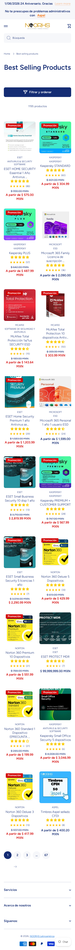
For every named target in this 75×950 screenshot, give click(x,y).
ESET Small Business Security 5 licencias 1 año (19, 580)
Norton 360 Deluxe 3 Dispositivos (20, 814)
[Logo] (37, 26)
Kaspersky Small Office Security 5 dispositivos (55, 738)
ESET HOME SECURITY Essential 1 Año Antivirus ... (20, 173)
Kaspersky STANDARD (55, 166)
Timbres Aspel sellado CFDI (55, 814)
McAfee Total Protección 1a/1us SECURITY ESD (20, 340)
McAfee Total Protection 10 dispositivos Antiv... (55, 333)
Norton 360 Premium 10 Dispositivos (20, 654)
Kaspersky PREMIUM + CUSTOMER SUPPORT (55, 502)
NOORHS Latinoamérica (42, 936)
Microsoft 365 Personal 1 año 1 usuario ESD (55, 422)
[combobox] (37, 38)
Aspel (41, 15)
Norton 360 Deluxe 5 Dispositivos (55, 578)
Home (7, 53)
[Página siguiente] (14, 866)
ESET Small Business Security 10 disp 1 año (20, 498)
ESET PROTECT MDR (55, 656)
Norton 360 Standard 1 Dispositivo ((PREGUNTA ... (19, 733)
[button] (69, 26)
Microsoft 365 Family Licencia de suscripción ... (55, 257)
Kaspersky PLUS (19, 253)
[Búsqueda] (7, 38)
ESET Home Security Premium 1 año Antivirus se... (20, 420)
